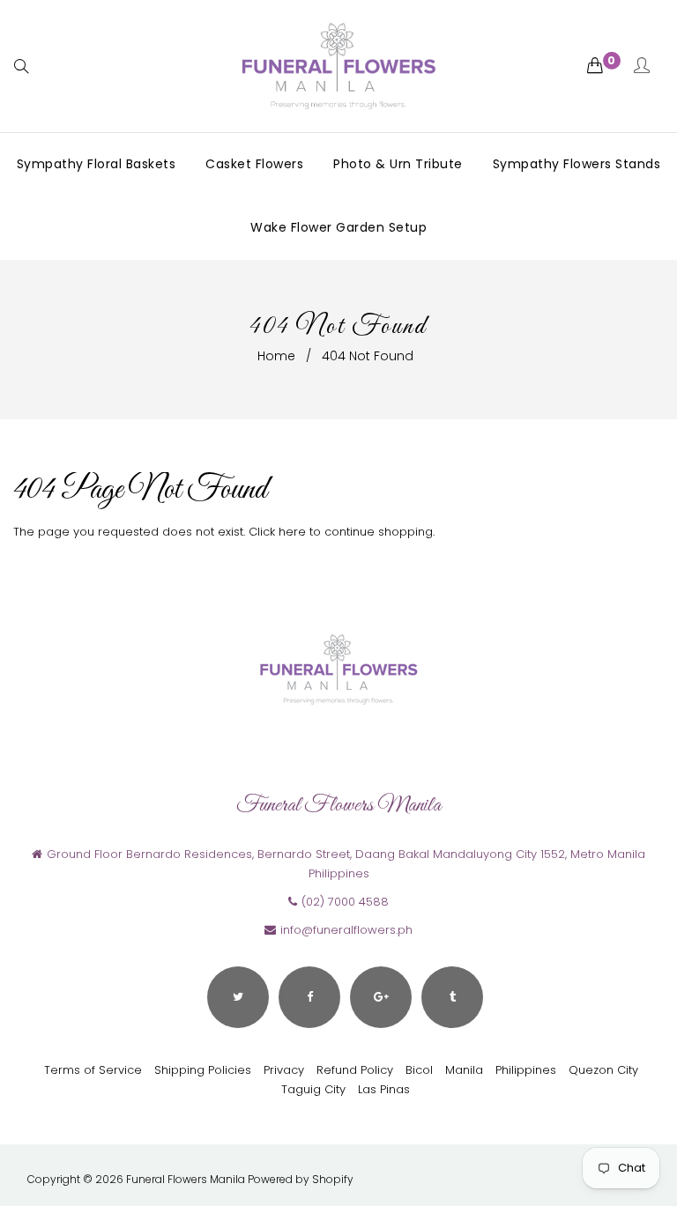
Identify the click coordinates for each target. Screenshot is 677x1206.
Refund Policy (354, 1070)
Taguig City (313, 1089)
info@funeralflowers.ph (346, 929)
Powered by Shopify (300, 1179)
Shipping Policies (202, 1070)
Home (276, 356)
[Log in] (642, 66)
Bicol (419, 1070)
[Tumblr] (452, 997)
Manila (464, 1070)
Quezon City (603, 1070)
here (292, 531)
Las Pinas (384, 1089)
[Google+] (381, 997)
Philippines (525, 1070)
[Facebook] (309, 997)
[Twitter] (238, 997)
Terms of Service (93, 1070)
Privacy (284, 1070)
